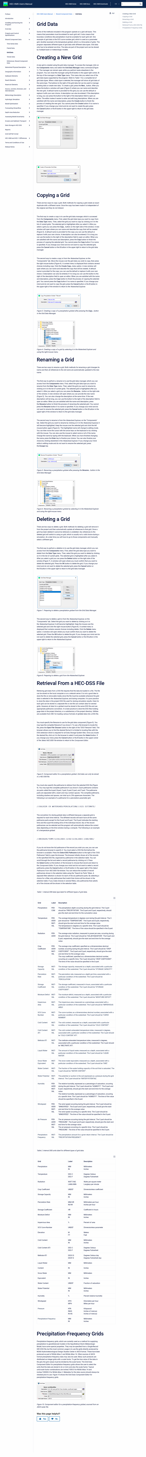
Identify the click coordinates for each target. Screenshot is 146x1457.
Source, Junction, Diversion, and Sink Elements (15, 90)
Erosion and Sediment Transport (15, 121)
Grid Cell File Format (11, 134)
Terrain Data (11, 57)
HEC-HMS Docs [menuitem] (85, 4)
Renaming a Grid (127, 19)
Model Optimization (11, 104)
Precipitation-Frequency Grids (132, 28)
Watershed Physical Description (15, 67)
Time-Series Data (12, 44)
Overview (8, 29)
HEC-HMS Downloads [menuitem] (100, 4)
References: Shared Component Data (17, 62)
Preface (7, 14)
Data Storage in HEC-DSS (13, 125)
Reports (7, 130)
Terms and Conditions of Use (14, 142)
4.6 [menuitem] (116, 4)
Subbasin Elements (11, 76)
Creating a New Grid (129, 14)
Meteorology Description (13, 95)
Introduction (9, 18)
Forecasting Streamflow (13, 108)
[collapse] (29, 39)
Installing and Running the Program (13, 24)
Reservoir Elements (11, 84)
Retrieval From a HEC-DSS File (132, 25)
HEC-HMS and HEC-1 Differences (16, 138)
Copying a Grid (127, 16)
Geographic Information (13, 72)
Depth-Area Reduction (12, 112)
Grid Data (10, 52)
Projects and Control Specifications (12, 34)
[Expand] (29, 18)
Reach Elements (10, 80)
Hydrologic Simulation (12, 99)
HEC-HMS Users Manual (20, 4)
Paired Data (11, 48)
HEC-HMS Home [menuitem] (70, 4)
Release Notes (10, 147)
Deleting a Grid (127, 22)
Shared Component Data (13, 39)
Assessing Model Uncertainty (14, 116)
